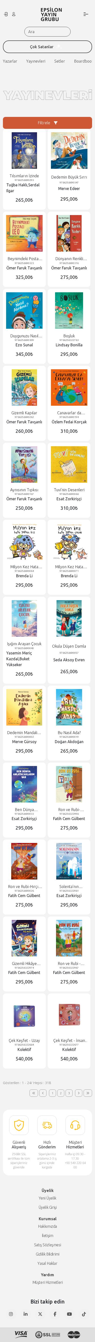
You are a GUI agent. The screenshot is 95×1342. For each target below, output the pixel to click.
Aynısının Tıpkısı (24, 490)
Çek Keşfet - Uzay (24, 1040)
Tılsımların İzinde (24, 176)
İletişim (47, 1235)
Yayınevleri (35, 61)
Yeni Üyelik (47, 1198)
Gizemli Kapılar (24, 413)
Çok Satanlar (41, 47)
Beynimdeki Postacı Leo (24, 258)
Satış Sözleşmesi (47, 1245)
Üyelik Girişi (47, 1207)
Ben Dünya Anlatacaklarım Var (24, 809)
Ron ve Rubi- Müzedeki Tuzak (69, 809)
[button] (33, 1093)
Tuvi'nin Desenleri (69, 490)
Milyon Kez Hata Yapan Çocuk (69, 567)
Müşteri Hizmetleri (47, 1282)
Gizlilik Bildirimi (47, 1254)
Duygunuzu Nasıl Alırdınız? (24, 336)
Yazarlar (10, 61)
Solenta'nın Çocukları (69, 886)
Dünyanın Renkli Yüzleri (69, 258)
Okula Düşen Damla (69, 646)
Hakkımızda (47, 1226)
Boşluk (69, 336)
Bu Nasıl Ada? (69, 732)
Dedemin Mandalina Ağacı (24, 732)
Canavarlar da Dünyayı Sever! (69, 413)
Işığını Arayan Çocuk (24, 644)
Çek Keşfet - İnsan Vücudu (69, 1040)
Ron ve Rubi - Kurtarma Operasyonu (69, 963)
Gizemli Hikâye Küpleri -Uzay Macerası (24, 963)
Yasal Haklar (47, 1263)
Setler (59, 61)
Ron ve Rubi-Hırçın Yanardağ (24, 886)
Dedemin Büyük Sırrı (69, 177)
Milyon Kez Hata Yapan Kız (24, 567)
